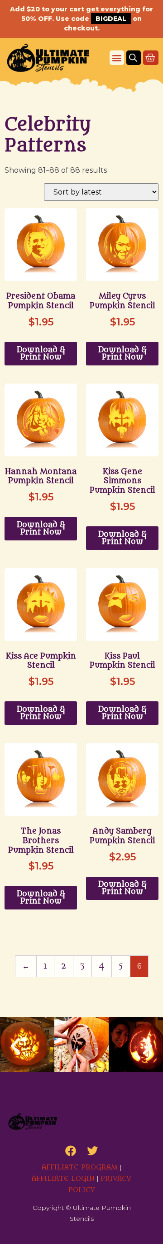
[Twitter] (92, 1151)
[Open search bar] (133, 58)
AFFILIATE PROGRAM (80, 1167)
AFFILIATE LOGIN (63, 1179)
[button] (117, 57)
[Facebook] (71, 1151)
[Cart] (150, 57)
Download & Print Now (41, 353)
